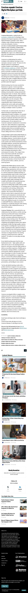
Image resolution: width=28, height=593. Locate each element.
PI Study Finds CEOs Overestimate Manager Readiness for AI (13, 374)
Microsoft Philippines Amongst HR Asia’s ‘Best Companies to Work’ (9, 521)
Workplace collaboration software (7, 343)
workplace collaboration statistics (7, 345)
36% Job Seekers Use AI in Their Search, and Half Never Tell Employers (14, 397)
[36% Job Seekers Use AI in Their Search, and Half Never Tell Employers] (14, 388)
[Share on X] (5, 14)
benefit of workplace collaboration (14, 336)
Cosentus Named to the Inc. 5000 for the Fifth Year (13, 440)
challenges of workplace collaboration (8, 337)
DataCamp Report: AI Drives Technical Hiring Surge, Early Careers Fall (13, 419)
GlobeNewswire (8, 399)
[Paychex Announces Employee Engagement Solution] (23, 501)
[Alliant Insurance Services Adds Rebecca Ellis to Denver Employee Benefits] (14, 452)
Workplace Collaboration (8, 4)
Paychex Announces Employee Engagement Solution (7, 500)
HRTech (16, 339)
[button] (24, 590)
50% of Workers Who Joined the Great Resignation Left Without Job (9, 507)
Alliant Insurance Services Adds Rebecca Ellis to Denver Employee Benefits (13, 461)
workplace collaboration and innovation (8, 341)
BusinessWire (7, 442)
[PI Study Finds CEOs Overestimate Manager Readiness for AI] (14, 365)
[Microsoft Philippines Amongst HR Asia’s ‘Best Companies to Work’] (23, 522)
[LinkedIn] (20, 489)
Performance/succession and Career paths (12, 416)
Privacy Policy (16, 589)
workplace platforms (10, 68)
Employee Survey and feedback (10, 438)
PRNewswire (7, 17)
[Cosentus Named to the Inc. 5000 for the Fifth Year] (14, 432)
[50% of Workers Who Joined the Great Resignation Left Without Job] (23, 508)
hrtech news (20, 339)
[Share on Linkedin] (7, 14)
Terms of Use (5, 590)
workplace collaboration (8, 37)
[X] (8, 489)
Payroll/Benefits (7, 458)
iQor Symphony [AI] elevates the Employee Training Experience (8, 514)
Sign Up (5, 586)
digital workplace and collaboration (7, 339)
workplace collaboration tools (20, 345)
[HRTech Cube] (8, 1)
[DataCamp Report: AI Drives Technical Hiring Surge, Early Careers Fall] (14, 410)
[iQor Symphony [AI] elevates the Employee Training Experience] (23, 515)
